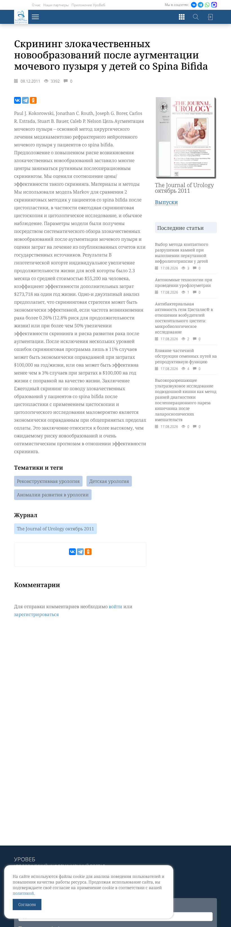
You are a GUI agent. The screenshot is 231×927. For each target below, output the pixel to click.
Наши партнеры (56, 5)
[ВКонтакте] (17, 100)
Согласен (27, 904)
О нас (36, 5)
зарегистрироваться (36, 614)
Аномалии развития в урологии (53, 495)
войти (115, 606)
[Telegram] (25, 100)
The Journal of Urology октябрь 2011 (55, 529)
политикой (23, 893)
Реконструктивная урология (48, 481)
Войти (210, 17)
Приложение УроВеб (88, 5)
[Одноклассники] (33, 100)
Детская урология (109, 481)
